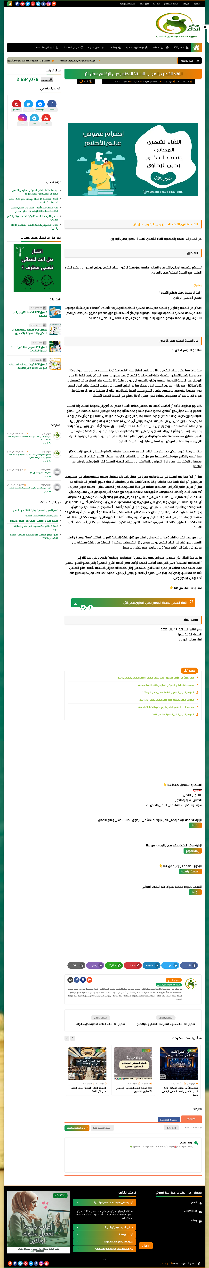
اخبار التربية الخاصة (45, 47)
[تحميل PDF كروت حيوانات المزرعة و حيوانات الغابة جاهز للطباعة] (55, 364)
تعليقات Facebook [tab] (168, 1120)
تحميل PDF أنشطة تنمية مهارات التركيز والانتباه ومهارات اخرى (29, 331)
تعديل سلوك (94, 47)
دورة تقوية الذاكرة (135, 47)
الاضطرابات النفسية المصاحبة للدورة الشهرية (68, 60)
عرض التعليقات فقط (101, 1128)
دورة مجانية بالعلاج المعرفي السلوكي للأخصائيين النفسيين (166, 685)
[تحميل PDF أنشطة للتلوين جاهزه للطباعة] (55, 312)
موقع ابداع (46, 433)
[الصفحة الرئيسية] (196, 47)
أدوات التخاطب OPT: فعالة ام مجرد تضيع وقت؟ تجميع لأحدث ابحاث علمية (33, 200)
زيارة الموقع (192, 850)
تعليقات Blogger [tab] (191, 1119)
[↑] (104, 1259)
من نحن (186, 4)
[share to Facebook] (90, 607)
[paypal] (17, 3)
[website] (70, 980)
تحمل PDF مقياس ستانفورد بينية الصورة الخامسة (29, 349)
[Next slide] (66, 1038)
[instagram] (48, 3)
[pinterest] (22, 3)
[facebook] (43, 3)
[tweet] (83, 607)
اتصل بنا (156, 4)
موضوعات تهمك (71, 47)
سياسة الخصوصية (127, 4)
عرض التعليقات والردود (76, 1128)
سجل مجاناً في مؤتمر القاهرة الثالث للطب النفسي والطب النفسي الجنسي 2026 (156, 678)
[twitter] (27, 3)
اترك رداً (45, 442)
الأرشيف (196, 4)
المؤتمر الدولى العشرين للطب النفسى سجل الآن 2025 (168, 692)
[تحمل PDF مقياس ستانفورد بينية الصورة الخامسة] (55, 346)
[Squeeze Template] (199, 1263)
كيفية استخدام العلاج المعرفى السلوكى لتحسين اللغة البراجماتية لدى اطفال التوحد (35, 192)
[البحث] (9, 3)
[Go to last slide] (72, 1038)
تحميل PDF (179, 47)
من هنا (195, 825)
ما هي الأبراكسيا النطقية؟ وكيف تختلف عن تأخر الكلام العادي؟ (32, 218)
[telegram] (38, 3)
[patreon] (54, 3)
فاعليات (136, 81)
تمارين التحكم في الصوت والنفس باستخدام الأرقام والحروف (34, 226)
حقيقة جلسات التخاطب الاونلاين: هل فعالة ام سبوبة (33, 521)
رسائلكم (113, 47)
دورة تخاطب (158, 47)
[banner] (38, 1253)
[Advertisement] (66, 19)
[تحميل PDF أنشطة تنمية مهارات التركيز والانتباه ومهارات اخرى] (55, 329)
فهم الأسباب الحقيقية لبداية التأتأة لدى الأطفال (35, 510)
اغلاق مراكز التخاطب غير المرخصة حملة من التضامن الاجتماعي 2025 (33, 536)
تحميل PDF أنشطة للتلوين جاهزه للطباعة (29, 314)
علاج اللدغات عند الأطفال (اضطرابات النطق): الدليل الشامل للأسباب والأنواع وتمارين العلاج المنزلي (34, 209)
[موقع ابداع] (178, 25)
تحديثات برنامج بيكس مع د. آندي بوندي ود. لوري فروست (35, 527)
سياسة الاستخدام (171, 4)
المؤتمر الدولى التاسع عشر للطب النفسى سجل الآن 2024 (166, 700)
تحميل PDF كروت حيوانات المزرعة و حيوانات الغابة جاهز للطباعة (28, 366)
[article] (100, 1020)
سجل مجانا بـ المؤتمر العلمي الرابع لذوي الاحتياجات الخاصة (166, 707)
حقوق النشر (144, 4)
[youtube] (33, 3)
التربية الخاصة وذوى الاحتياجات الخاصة (118, 60)
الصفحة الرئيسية (152, 81)
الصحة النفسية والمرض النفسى (21, 60)
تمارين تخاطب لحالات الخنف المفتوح (41, 515)
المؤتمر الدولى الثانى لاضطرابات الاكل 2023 (173, 714)
